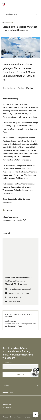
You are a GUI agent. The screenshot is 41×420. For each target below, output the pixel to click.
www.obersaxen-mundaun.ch (20, 289)
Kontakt (30, 88)
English (13, 417)
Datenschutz (7, 404)
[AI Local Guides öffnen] (35, 372)
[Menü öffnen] (35, 414)
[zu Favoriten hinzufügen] (36, 14)
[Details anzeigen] (37, 369)
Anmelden (20, 374)
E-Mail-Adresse (7, 363)
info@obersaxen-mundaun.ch (20, 293)
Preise (21, 88)
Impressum (7, 408)
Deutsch (6, 417)
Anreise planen (14, 302)
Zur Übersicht (11, 14)
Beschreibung (9, 88)
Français (27, 417)
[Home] (4, 5)
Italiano (19, 417)
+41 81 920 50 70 (15, 297)
